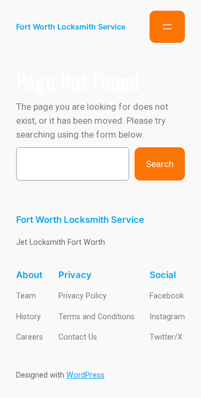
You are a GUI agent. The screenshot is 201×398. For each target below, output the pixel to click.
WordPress (85, 375)
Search (160, 164)
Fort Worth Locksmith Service (70, 26)
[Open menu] (167, 27)
